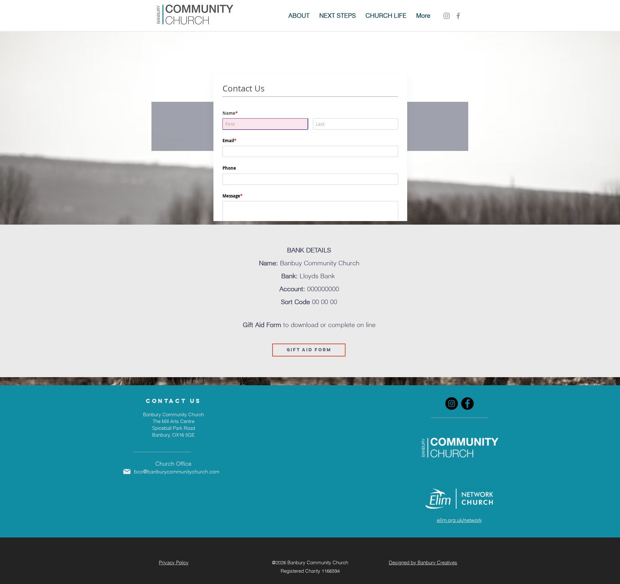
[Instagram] (446, 16)
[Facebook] (467, 403)
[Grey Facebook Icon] (458, 16)
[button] (338, 15)
